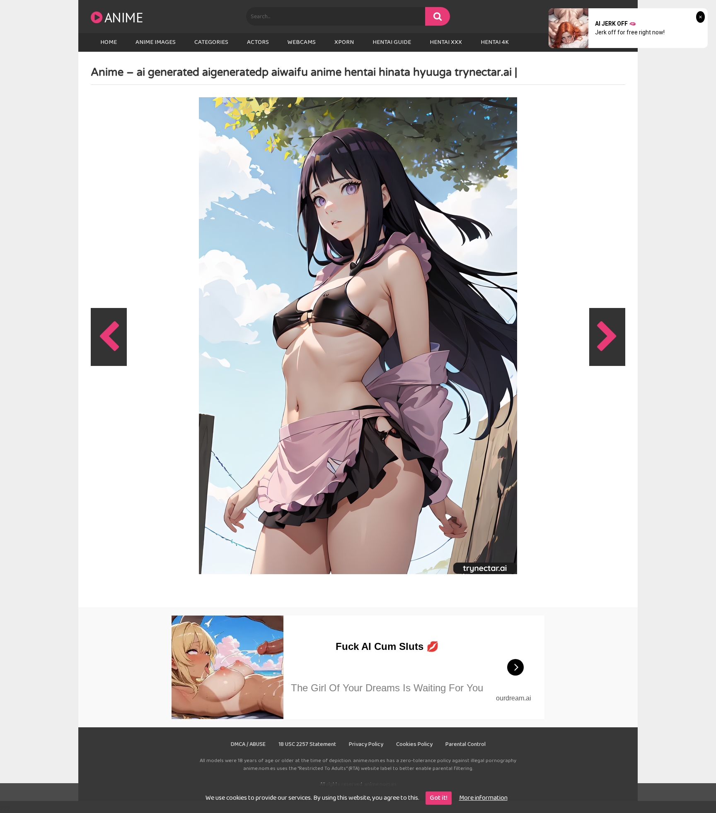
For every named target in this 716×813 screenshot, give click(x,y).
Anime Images (155, 42)
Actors (258, 42)
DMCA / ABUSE (248, 744)
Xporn (344, 42)
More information (483, 798)
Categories (211, 42)
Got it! (439, 798)
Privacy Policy (366, 744)
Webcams (302, 42)
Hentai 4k (495, 42)
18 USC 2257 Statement (307, 744)
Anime (123, 17)
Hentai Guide (392, 42)
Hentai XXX (446, 42)
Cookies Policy (414, 744)
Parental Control (465, 744)
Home (108, 42)
